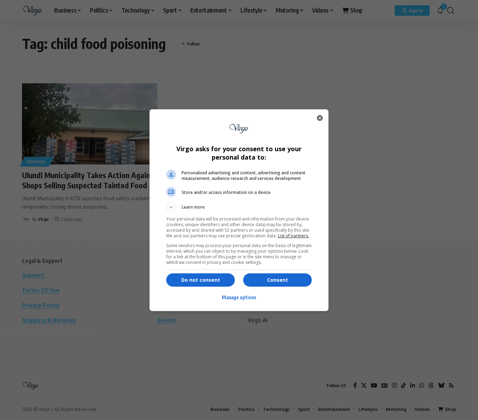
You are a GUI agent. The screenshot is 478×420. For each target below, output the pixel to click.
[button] (239, 207)
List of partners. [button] (293, 236)
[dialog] (239, 210)
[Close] (320, 118)
